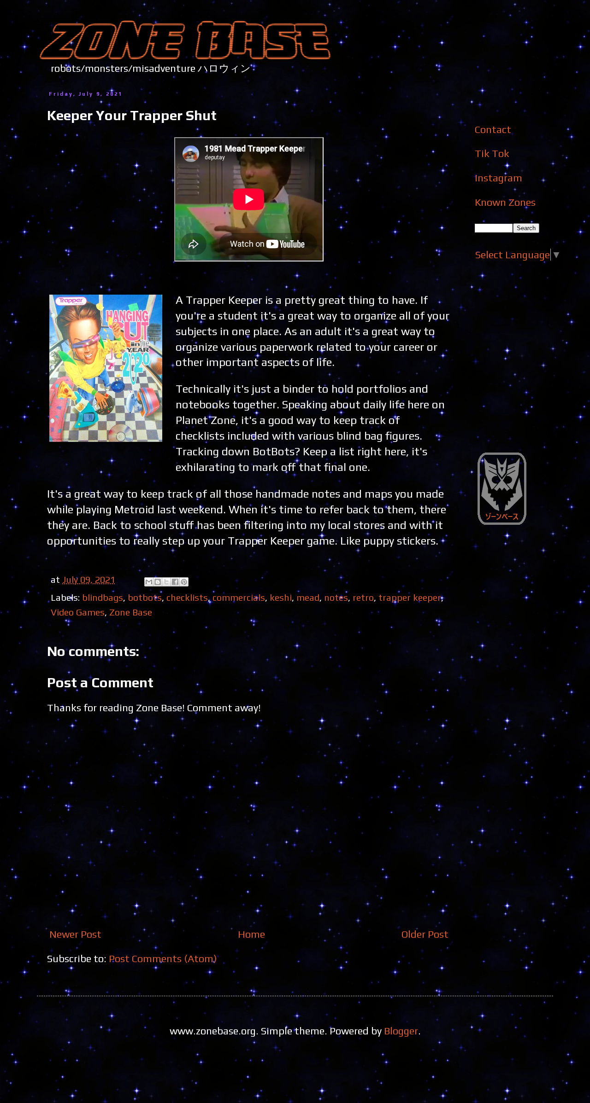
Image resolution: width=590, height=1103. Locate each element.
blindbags (102, 597)
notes (336, 597)
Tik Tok (492, 153)
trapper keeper (409, 597)
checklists (187, 597)
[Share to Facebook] (175, 581)
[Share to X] (166, 581)
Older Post (424, 934)
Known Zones (505, 202)
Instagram (498, 178)
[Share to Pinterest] (184, 581)
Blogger (401, 1031)
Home (251, 934)
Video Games (78, 612)
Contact (493, 129)
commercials (238, 597)
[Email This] (148, 581)
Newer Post (75, 934)
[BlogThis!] (157, 581)
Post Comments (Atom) (163, 958)
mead (307, 597)
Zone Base (130, 612)
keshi (281, 597)
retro (363, 597)
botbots (145, 597)
